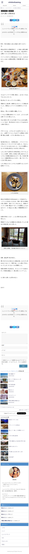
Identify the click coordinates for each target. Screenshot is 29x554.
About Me (5, 5)
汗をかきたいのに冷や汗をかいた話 (8, 407)
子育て (3, 544)
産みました (4, 507)
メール (4, 350)
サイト (3, 355)
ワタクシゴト (11, 10)
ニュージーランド (4, 10)
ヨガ (3, 537)
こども (3, 527)
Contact (24, 5)
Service (14, 5)
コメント (4, 332)
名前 (3, 345)
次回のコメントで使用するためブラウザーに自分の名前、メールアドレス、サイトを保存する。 (14, 362)
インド (3, 531)
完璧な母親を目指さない (7, 520)
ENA (9, 514)
